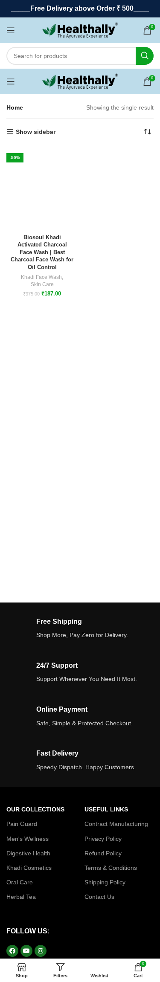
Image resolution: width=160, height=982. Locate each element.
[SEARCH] (145, 56)
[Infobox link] (80, 628)
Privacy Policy (103, 838)
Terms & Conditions (110, 867)
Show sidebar (35, 131)
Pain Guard (21, 823)
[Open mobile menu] (10, 30)
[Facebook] (12, 951)
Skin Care (42, 284)
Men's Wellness (27, 838)
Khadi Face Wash (41, 277)
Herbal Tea (21, 896)
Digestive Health (28, 853)
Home (14, 107)
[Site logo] (80, 29)
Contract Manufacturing (116, 823)
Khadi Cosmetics (29, 867)
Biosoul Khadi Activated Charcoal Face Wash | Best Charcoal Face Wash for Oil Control (42, 253)
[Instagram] (41, 951)
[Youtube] (26, 951)
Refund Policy (103, 853)
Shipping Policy (104, 882)
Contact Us (99, 896)
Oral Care (19, 882)
